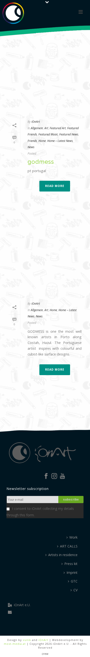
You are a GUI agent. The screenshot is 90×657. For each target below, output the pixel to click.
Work (73, 537)
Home (42, 141)
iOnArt (35, 122)
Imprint (72, 572)
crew (45, 654)
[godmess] (45, 71)
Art (46, 128)
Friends (32, 141)
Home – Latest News (60, 141)
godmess (41, 161)
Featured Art (58, 128)
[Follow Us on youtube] (62, 476)
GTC (74, 581)
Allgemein (37, 128)
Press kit (71, 563)
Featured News (68, 134)
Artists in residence (63, 554)
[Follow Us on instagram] (54, 476)
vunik (27, 640)
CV (75, 590)
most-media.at (15, 643)
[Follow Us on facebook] (46, 476)
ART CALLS (69, 546)
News (31, 147)
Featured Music (48, 134)
